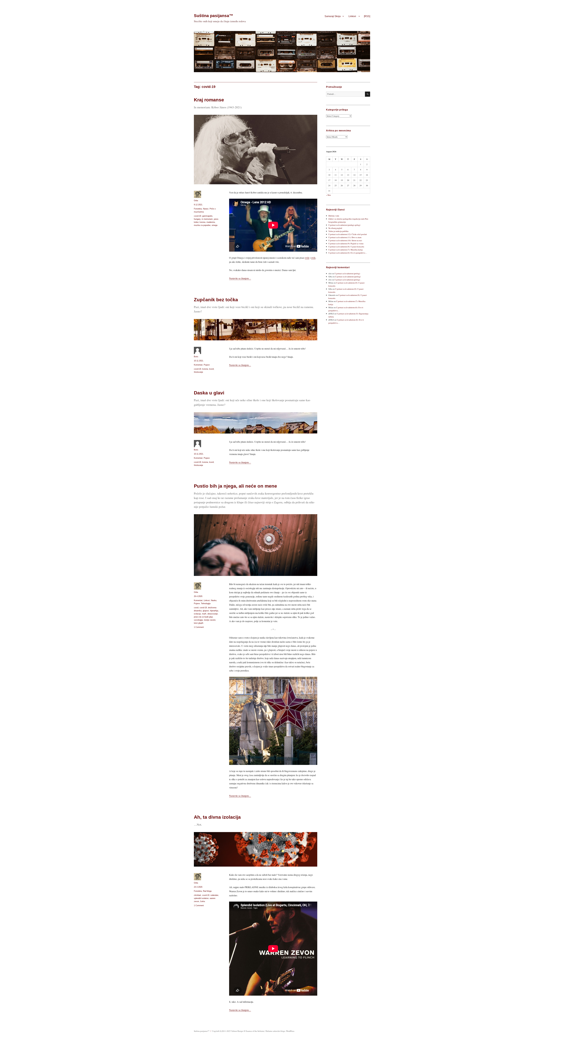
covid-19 (197, 216)
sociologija (198, 620)
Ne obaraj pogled (335, 228)
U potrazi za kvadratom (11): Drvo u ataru (344, 237)
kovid (211, 369)
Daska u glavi (209, 392)
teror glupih (198, 623)
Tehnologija (205, 603)
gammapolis (207, 216)
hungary (197, 219)
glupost (206, 611)
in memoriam (207, 219)
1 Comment (199, 627)
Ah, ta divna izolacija (217, 817)
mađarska (211, 222)
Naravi (205, 209)
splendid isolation (201, 898)
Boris (196, 356)
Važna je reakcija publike (338, 231)
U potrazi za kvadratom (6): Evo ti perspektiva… (347, 252)
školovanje (198, 372)
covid (196, 607)
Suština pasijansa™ (213, 15)
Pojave (207, 365)
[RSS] (367, 16)
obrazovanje (212, 614)
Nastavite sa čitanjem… (240, 278)
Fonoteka (198, 209)
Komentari (198, 365)
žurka (202, 901)
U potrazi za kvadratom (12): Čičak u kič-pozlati (347, 234)
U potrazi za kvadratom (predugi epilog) (344, 225)
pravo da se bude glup (203, 617)
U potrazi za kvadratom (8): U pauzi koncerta (346, 246)
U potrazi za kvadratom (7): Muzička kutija (345, 249)
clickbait (197, 895)
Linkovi (352, 16)
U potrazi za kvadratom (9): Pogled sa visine (346, 243)
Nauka (213, 600)
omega (214, 225)
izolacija (197, 614)
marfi (204, 614)
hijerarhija (214, 611)
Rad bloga (207, 891)
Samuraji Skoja (333, 16)
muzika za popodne (202, 225)
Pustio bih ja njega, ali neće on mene (235, 486)
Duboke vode (333, 215)
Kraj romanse (209, 99)
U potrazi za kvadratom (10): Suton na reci (345, 240)
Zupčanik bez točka (216, 299)
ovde (307, 257)
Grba (196, 200)
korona (202, 222)
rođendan (214, 895)
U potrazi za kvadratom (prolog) (347, 273)
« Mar (328, 195)
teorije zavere (209, 620)
